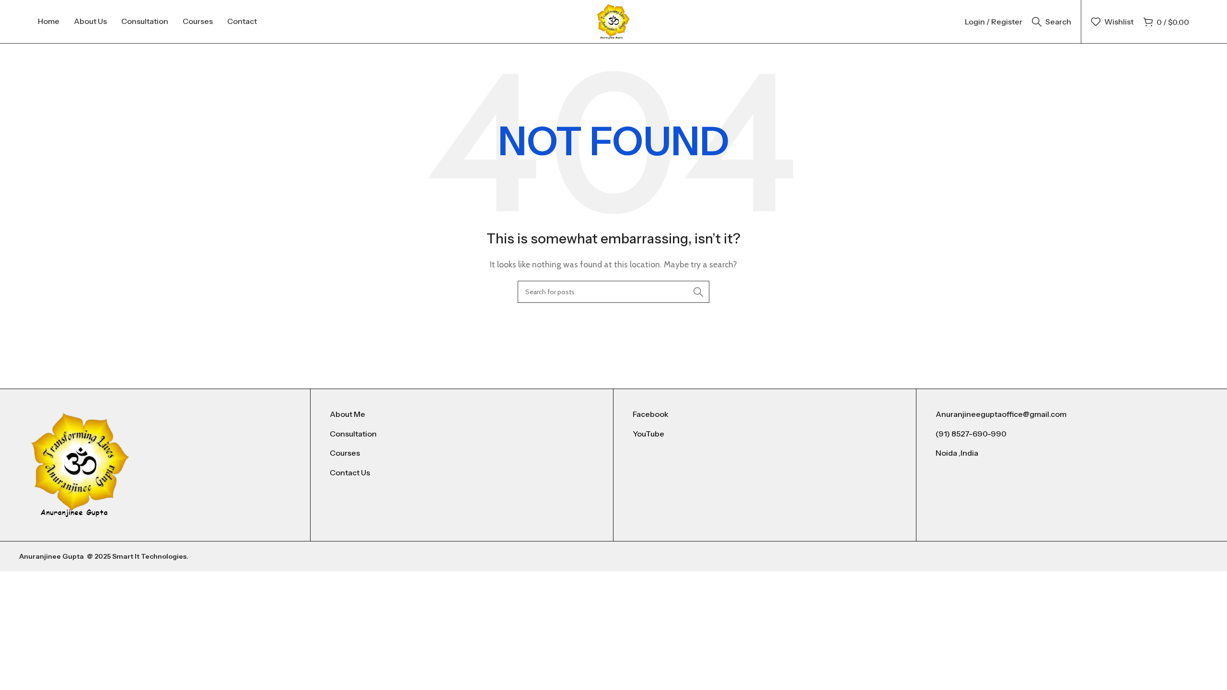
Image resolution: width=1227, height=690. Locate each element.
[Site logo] (613, 20)
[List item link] (462, 414)
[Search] (698, 292)
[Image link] (80, 464)
